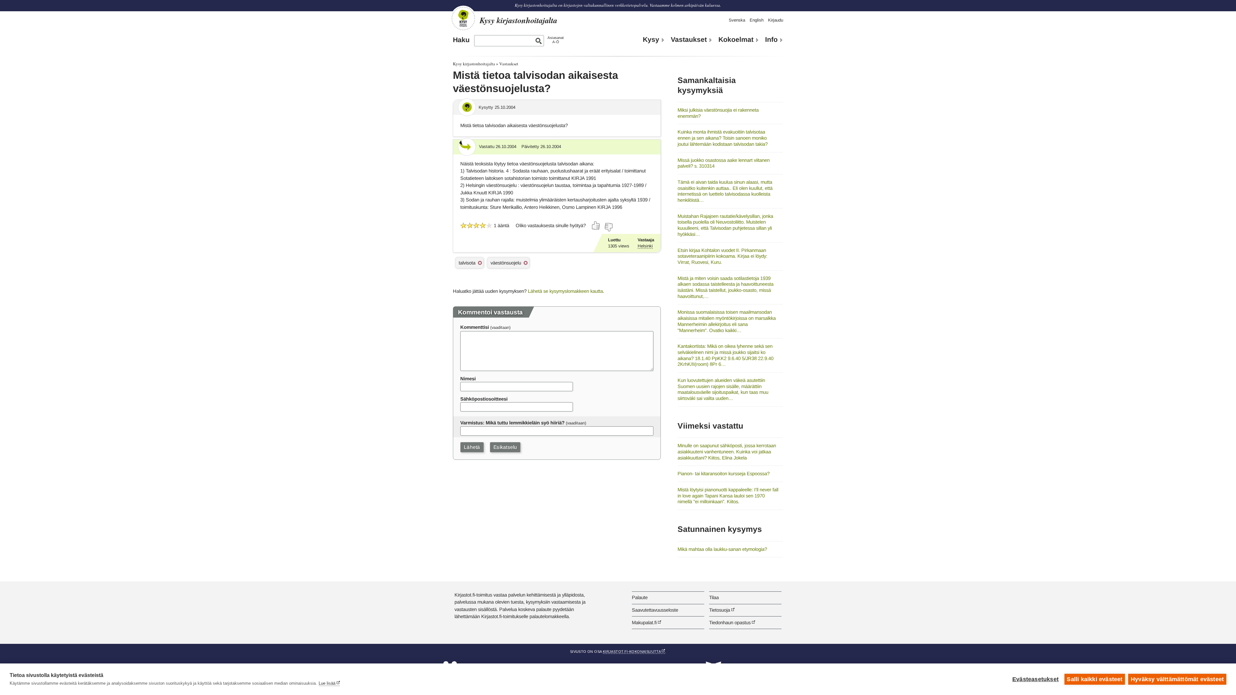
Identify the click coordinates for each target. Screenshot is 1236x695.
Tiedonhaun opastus (730, 622)
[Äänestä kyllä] (596, 225)
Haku (461, 40)
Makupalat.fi (644, 622)
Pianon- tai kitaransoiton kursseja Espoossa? (724, 473)
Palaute (640, 597)
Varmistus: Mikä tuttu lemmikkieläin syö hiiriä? (512, 422)
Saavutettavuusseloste (655, 610)
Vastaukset (689, 39)
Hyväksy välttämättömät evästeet (1177, 679)
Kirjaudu (775, 20)
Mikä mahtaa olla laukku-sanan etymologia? (722, 549)
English (756, 20)
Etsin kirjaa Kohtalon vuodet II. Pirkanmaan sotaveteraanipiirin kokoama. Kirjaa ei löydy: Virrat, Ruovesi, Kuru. (722, 256)
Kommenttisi (474, 327)
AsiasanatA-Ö (556, 40)
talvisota (467, 262)
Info (771, 39)
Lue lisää (327, 683)
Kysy (651, 39)
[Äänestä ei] (608, 227)
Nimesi (468, 378)
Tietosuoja (719, 610)
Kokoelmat (736, 39)
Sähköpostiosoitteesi (484, 399)
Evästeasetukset (1035, 679)
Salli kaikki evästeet (1094, 679)
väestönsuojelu (506, 262)
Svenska (737, 20)
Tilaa (714, 597)
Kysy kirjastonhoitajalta (474, 64)
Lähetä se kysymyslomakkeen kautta (565, 291)
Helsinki (645, 246)
